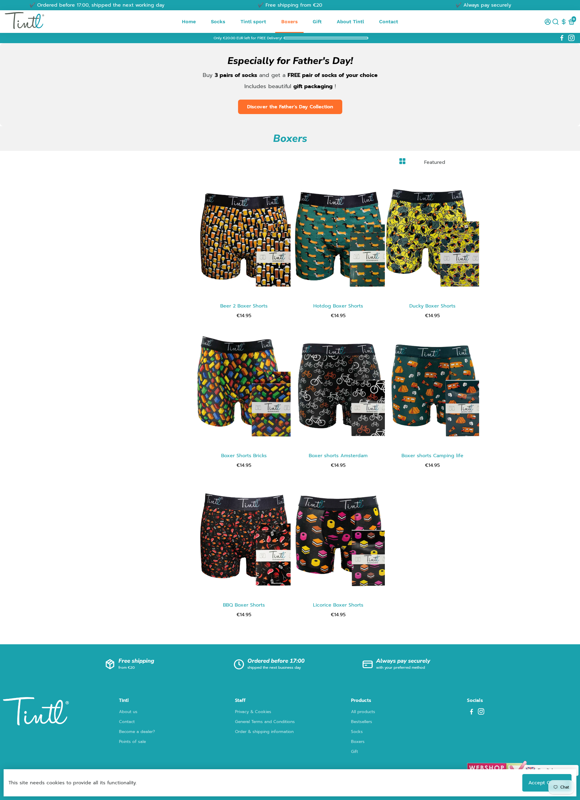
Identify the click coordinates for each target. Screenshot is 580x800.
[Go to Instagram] (571, 38)
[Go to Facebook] (562, 38)
